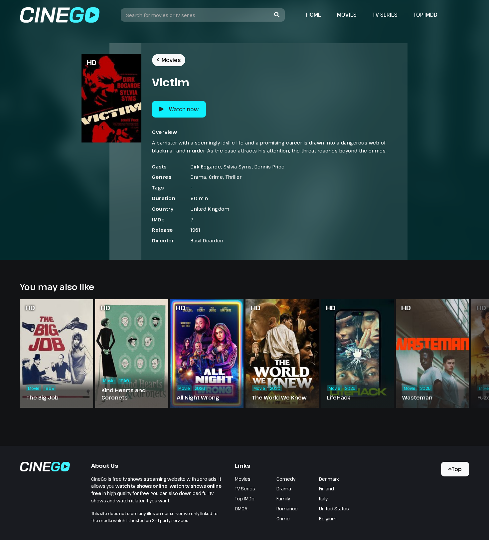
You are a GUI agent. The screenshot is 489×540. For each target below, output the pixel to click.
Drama (198, 177)
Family (283, 498)
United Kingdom (210, 209)
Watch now (184, 109)
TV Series (385, 14)
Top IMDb (425, 14)
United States (334, 508)
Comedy (285, 479)
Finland (326, 488)
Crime (216, 177)
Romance (287, 508)
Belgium (328, 518)
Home (313, 14)
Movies (347, 14)
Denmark (329, 479)
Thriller (234, 177)
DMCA (241, 508)
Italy (323, 498)
